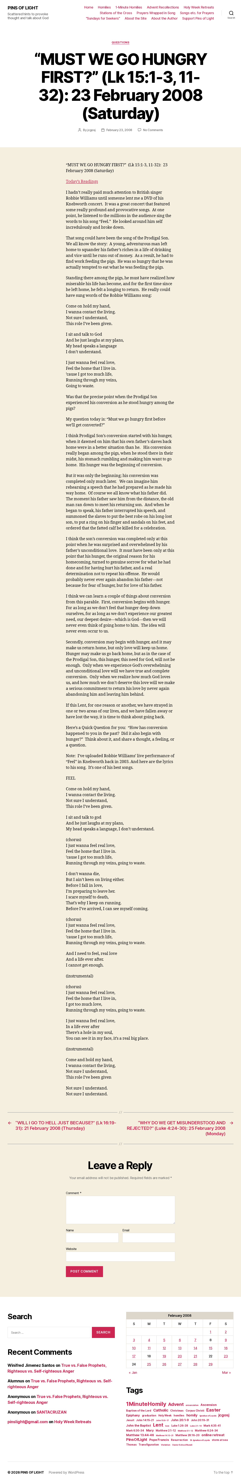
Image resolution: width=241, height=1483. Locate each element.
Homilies (104, 7)
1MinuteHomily (146, 1404)
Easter (213, 1410)
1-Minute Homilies (128, 7)
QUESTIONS (121, 42)
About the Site (135, 18)
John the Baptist (138, 1425)
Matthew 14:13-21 (164, 1435)
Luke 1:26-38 (179, 1425)
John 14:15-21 (145, 1420)
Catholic (160, 1410)
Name (70, 1230)
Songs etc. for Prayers (197, 13)
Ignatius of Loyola (208, 1416)
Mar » (226, 1372)
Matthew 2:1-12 (166, 1430)
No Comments (153, 130)
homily (192, 1415)
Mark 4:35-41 (212, 1425)
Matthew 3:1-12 (185, 1431)
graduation (149, 1415)
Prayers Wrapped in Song (156, 13)
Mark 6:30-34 (135, 1430)
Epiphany (133, 1415)
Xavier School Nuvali (182, 1445)
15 (210, 1348)
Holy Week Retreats (199, 7)
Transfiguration (149, 1444)
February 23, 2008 (119, 130)
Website (71, 1249)
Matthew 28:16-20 (187, 1435)
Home (88, 7)
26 (164, 1364)
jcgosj (91, 130)
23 (226, 1356)
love (167, 1426)
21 (195, 1356)
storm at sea (220, 1439)
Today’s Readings (82, 181)
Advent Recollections (163, 7)
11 (149, 1348)
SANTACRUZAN (51, 1412)
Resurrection (179, 1439)
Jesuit (130, 1420)
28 (195, 1364)
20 (180, 1356)
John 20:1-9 (180, 1420)
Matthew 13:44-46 (140, 1435)
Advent (176, 1404)
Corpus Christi (195, 1410)
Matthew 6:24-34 (206, 1430)
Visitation (165, 1445)
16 (225, 1348)
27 (180, 1364)
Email (125, 1230)
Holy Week (165, 1415)
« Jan (133, 1372)
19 (164, 1356)
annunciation (192, 1405)
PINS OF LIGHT (23, 8)
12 (164, 1348)
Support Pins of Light (198, 18)
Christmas (177, 1410)
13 (180, 1348)
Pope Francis (159, 1440)
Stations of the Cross (116, 13)
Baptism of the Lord (138, 1410)
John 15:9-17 (162, 1420)
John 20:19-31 (200, 1420)
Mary (150, 1430)
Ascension (209, 1405)
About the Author (164, 18)
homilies (179, 1415)
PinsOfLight (136, 1439)
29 (210, 1364)
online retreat (212, 1435)
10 (134, 1348)
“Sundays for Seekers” (103, 18)
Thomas (131, 1444)
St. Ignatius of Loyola (200, 1440)
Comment (74, 1193)
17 (134, 1356)
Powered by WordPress (67, 1472)
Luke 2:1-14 (195, 1426)
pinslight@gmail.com (28, 1421)
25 (149, 1364)
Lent (158, 1425)
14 (195, 1348)
